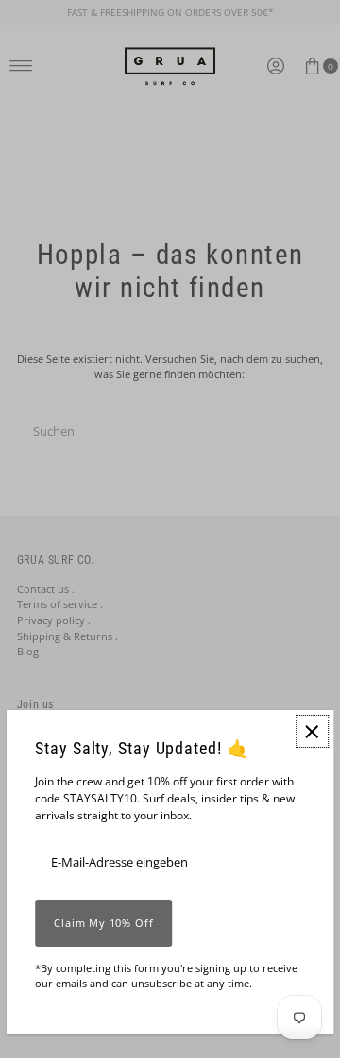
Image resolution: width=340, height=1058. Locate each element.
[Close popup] (312, 731)
